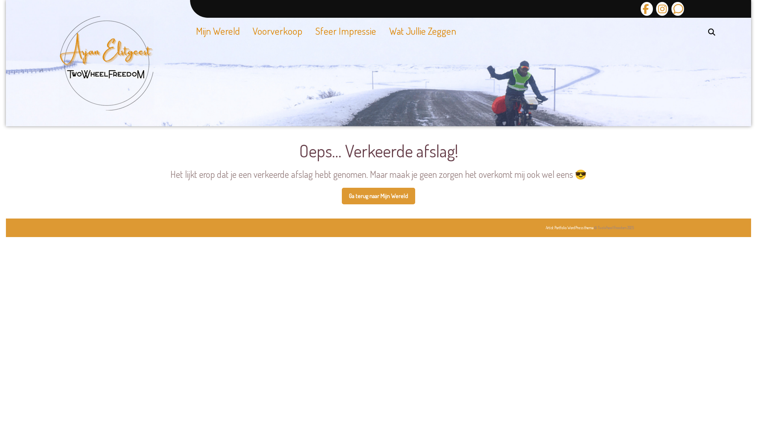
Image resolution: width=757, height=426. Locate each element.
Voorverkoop (277, 30)
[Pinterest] (676, 9)
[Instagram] (661, 9)
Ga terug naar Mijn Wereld (382, 198)
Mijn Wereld (218, 30)
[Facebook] (647, 9)
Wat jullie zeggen (422, 30)
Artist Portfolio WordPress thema (569, 227)
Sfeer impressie (345, 30)
